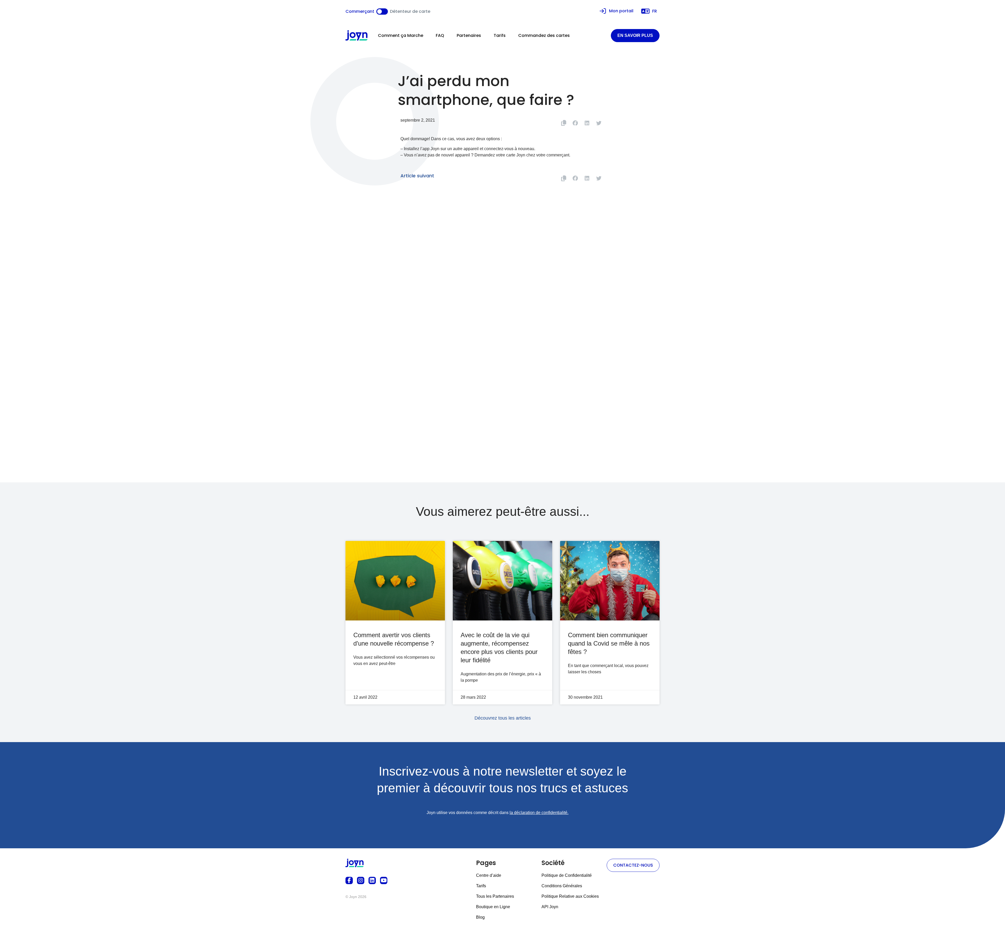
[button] (575, 123)
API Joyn (549, 907)
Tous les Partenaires (495, 896)
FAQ (440, 35)
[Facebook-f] (349, 880)
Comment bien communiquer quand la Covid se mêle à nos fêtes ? (609, 643)
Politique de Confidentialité (566, 875)
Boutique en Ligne (493, 907)
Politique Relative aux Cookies (570, 896)
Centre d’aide (488, 875)
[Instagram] (360, 880)
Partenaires (469, 35)
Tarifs (500, 35)
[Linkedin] (372, 880)
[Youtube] (383, 880)
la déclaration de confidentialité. (539, 812)
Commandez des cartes (544, 35)
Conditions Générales (561, 886)
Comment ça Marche (400, 35)
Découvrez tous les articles (502, 718)
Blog (480, 917)
